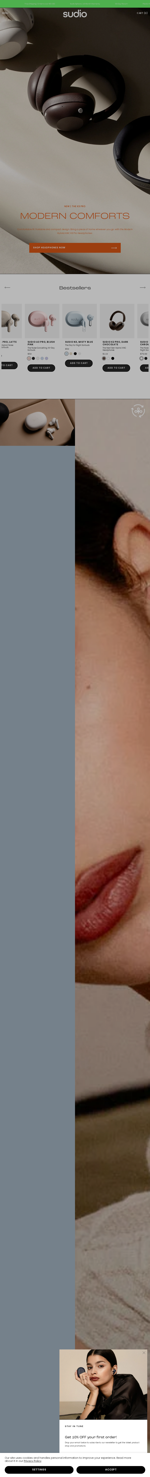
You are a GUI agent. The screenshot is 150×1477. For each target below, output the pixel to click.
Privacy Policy (32, 1461)
